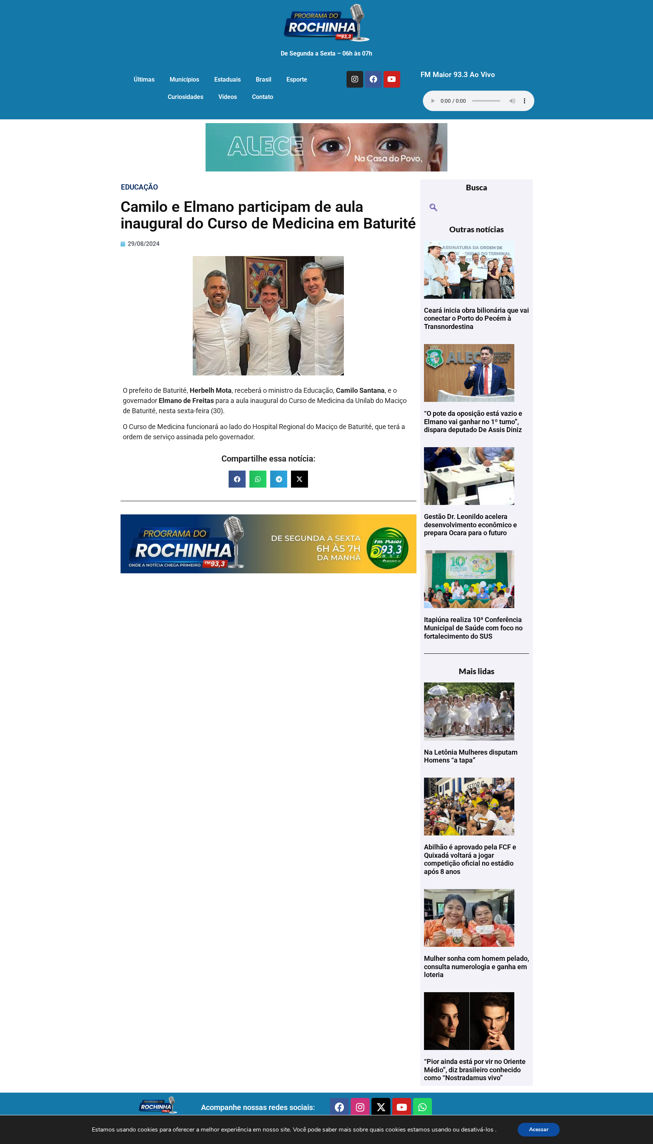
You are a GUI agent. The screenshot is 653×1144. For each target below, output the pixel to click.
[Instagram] (355, 79)
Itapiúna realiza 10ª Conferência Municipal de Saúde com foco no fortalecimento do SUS (473, 628)
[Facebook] (373, 79)
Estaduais (227, 79)
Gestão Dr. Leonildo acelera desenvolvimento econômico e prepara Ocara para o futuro (470, 525)
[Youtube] (392, 79)
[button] (237, 479)
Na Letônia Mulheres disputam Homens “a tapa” (471, 756)
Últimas (144, 79)
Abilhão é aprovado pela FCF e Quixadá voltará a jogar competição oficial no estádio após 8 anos (470, 859)
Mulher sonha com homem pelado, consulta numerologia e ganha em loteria (476, 966)
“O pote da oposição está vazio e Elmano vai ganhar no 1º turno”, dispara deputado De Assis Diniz (473, 421)
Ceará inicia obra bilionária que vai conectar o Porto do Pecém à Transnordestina (476, 318)
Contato (262, 96)
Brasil (263, 79)
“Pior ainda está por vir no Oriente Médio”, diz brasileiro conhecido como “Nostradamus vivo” (475, 1070)
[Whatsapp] (422, 1107)
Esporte (296, 79)
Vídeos (227, 96)
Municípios (184, 79)
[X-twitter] (380, 1107)
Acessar (538, 1129)
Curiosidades (185, 96)
